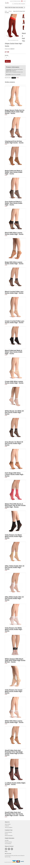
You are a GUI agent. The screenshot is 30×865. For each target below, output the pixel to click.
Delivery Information (8, 835)
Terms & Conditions (8, 827)
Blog (6, 851)
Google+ (12, 849)
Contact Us (7, 825)
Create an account (17, 1)
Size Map (6, 840)
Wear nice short (8, 853)
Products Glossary (8, 842)
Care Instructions (8, 843)
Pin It (18, 77)
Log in (11, 1)
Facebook (9, 849)
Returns (6, 833)
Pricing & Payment (8, 832)
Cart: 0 (24, 1)
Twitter (6, 849)
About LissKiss (7, 824)
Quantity (6, 55)
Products (10, 11)
